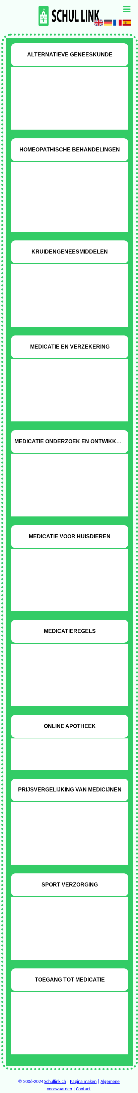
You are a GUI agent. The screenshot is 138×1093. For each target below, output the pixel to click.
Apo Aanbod (64, 747)
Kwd (64, 937)
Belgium (64, 198)
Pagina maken (83, 1081)
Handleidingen (64, 684)
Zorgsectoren (64, 315)
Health (64, 1021)
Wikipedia (64, 118)
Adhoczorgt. (64, 673)
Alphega (64, 96)
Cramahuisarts (64, 210)
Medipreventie (64, 948)
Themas (64, 505)
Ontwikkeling (64, 494)
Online (64, 589)
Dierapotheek (64, 578)
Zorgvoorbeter (64, 695)
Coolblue (64, 926)
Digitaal (64, 107)
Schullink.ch (55, 1081)
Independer (64, 388)
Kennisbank (64, 831)
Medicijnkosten (64, 843)
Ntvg (64, 483)
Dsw (64, 304)
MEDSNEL (64, 759)
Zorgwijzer (64, 410)
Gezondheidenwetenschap (64, 221)
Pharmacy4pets (64, 600)
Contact (83, 1089)
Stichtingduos (64, 1043)
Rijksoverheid (64, 399)
